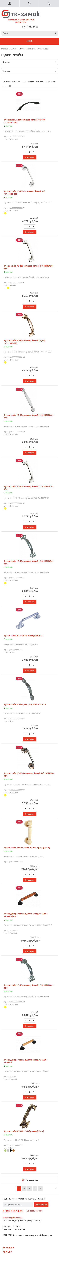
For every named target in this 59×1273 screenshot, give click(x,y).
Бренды (7, 1251)
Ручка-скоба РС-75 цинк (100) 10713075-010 (25, 704)
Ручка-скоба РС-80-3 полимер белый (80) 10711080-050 (29, 774)
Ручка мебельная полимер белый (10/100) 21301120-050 (24, 121)
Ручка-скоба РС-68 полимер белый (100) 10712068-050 (28, 416)
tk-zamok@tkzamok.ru (12, 1218)
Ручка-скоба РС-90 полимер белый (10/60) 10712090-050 (24, 341)
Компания (8, 1247)
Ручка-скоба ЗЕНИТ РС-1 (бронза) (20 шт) (24, 1131)
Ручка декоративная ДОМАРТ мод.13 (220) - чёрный (26, 1061)
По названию (28, 81)
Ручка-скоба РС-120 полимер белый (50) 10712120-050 (28, 267)
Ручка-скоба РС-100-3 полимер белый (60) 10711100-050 (24, 192)
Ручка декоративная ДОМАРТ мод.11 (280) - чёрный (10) (26, 915)
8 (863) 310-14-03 (30, 27)
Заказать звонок (34, 1211)
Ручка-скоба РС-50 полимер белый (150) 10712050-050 (28, 562)
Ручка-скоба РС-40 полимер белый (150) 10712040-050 (28, 986)
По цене (39, 81)
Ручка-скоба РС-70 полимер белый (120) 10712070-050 (28, 487)
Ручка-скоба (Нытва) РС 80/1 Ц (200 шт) (23, 635)
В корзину (29, 157)
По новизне (50, 81)
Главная (4, 49)
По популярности (10, 81)
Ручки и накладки (27, 49)
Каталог (14, 49)
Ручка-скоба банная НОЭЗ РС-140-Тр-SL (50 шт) (27, 848)
